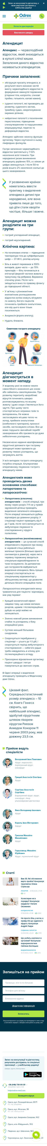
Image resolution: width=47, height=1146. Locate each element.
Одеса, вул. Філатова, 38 (18, 1110)
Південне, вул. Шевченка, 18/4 (21, 1131)
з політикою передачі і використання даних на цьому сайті (23, 1022)
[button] (4, 16)
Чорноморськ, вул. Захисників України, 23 (25, 1138)
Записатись (23, 1014)
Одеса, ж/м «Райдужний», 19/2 (20, 1124)
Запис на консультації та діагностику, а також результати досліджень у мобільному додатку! (23, 5)
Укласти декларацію (24, 26)
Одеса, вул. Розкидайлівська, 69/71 (22, 1103)
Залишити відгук (26, 1095)
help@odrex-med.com (16, 1090)
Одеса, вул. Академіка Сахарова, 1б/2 (23, 1117)
